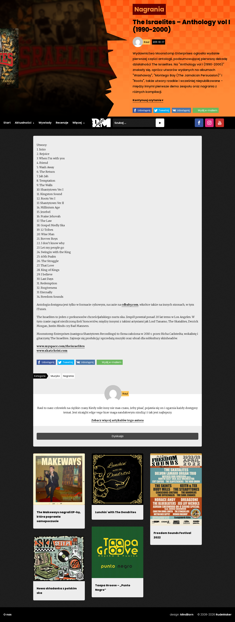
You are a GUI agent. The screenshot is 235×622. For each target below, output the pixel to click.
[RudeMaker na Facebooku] (199, 122)
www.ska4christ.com (52, 350)
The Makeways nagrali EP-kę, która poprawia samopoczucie (59, 516)
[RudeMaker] (101, 122)
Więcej (77, 123)
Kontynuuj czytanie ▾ (148, 100)
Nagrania (68, 376)
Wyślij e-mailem (207, 110)
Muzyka (55, 376)
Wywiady (45, 123)
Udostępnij (144, 110)
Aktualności (23, 123)
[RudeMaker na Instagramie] (209, 122)
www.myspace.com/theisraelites (61, 346)
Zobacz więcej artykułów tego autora (117, 420)
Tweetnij (164, 110)
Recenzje (62, 123)
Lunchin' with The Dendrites (115, 512)
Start (7, 123)
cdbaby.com (130, 304)
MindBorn (186, 615)
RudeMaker (224, 615)
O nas (7, 615)
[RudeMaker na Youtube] (219, 122)
